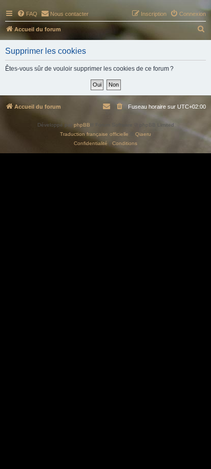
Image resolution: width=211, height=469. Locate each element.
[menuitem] (27, 14)
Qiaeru (143, 134)
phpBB (82, 125)
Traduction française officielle (94, 134)
